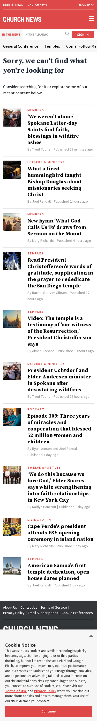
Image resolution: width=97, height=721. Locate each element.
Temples (52, 46)
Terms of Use (16, 691)
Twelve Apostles (44, 467)
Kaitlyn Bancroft (44, 506)
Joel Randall (41, 201)
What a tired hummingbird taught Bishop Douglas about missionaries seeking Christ (54, 182)
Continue (48, 711)
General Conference (20, 46)
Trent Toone (41, 149)
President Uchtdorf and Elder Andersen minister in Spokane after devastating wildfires (59, 380)
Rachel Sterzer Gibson (49, 292)
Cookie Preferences (77, 612)
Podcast (35, 409)
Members (35, 110)
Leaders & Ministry (46, 162)
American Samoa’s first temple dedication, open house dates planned (58, 572)
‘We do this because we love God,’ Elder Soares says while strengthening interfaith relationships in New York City (59, 487)
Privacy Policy (14, 612)
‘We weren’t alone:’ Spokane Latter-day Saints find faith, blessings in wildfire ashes (53, 130)
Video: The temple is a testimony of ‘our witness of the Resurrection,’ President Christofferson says (59, 331)
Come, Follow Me (81, 46)
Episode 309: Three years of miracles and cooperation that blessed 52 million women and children (59, 429)
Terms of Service (54, 607)
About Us (10, 607)
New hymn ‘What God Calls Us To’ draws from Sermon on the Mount (56, 227)
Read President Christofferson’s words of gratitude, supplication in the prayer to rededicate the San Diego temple (60, 273)
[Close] (90, 636)
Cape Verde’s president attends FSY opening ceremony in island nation (60, 533)
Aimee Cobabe (43, 351)
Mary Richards (43, 240)
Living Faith (39, 519)
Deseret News (13, 4)
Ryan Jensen (42, 448)
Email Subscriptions (43, 612)
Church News (37, 4)
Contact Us (28, 607)
